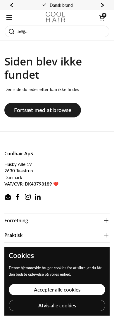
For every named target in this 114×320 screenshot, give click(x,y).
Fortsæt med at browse (42, 110)
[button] (102, 17)
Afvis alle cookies (57, 305)
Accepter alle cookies (57, 290)
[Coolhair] (55, 17)
